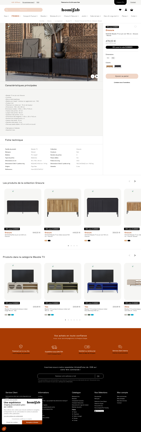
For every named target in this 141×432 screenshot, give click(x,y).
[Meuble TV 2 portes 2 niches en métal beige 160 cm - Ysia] (22, 281)
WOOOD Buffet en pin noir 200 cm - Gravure (16, 235)
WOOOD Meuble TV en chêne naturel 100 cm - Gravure (57, 235)
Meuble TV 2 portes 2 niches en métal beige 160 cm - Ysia (16, 309)
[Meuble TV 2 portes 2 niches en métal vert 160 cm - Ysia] (62, 281)
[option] (51, 52)
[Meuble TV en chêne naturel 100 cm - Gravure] (62, 207)
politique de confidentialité (66, 381)
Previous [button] (93, 76)
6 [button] (57, 75)
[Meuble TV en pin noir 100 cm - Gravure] (102, 207)
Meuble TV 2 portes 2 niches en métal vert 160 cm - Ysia (57, 309)
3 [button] (48, 75)
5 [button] (54, 75)
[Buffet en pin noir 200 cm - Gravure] (22, 207)
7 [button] (60, 75)
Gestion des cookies (43, 417)
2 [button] (46, 75)
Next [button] (97, 76)
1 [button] (43, 75)
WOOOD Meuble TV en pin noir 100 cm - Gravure (97, 235)
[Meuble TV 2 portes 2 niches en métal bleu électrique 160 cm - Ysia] (102, 281)
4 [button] (51, 75)
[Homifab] (70, 10)
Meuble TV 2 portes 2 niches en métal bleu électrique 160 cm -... (96, 309)
